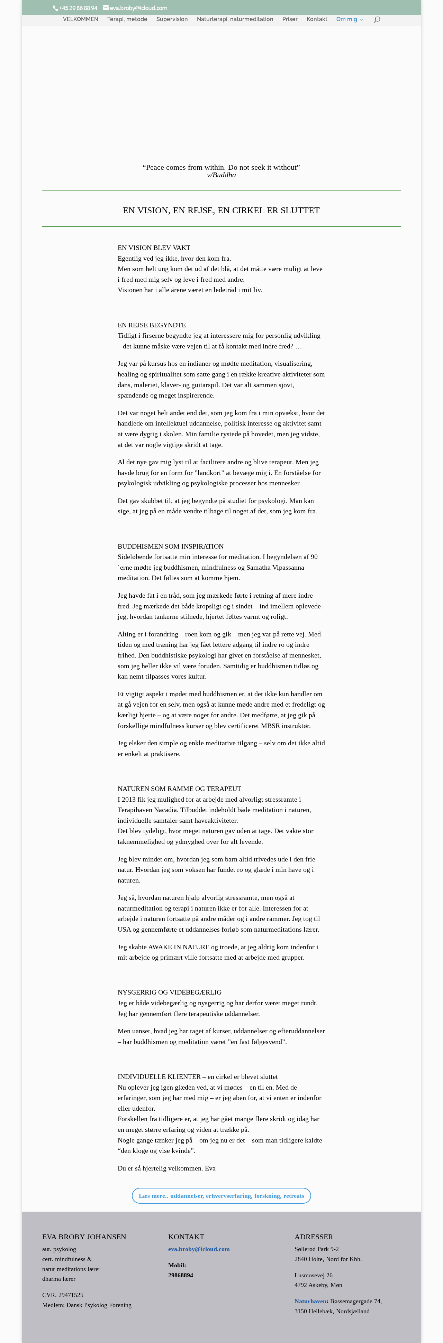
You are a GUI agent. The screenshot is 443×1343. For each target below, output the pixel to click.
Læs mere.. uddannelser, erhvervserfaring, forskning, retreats (221, 1195)
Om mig (346, 19)
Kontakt (317, 19)
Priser (290, 19)
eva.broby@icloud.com (199, 1249)
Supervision (172, 19)
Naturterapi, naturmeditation (235, 19)
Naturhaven (310, 1301)
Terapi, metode (127, 19)
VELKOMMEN (80, 19)
